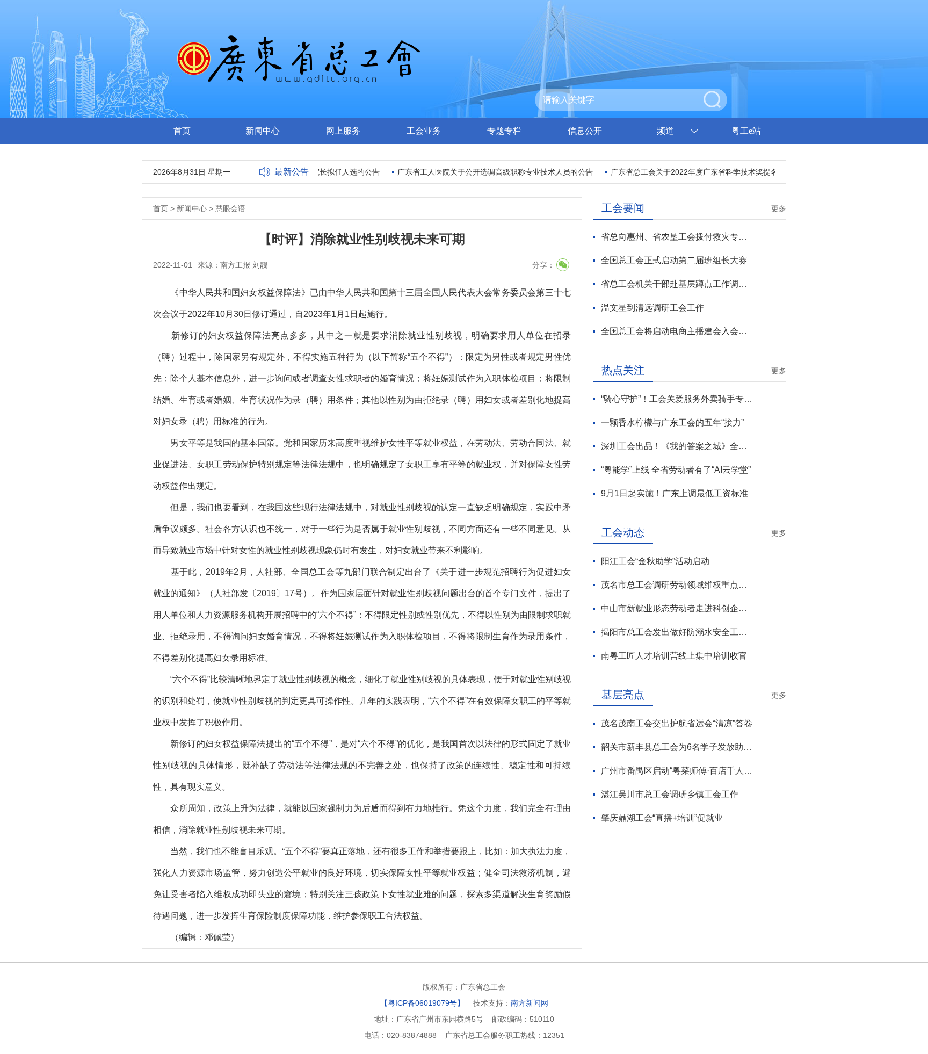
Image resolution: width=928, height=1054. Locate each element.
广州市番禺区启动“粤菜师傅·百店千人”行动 (677, 770)
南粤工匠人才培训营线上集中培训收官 (674, 655)
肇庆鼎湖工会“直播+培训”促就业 (662, 817)
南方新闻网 (529, 1003)
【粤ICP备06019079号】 (422, 1003)
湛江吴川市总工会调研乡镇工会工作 (669, 794)
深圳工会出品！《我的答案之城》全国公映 (677, 446)
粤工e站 (746, 130)
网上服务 (343, 130)
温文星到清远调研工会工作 (652, 307)
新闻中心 (262, 130)
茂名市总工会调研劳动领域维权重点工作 (677, 584)
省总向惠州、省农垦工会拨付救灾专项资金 (677, 236)
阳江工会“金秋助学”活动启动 (655, 561)
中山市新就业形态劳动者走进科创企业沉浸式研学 (677, 608)
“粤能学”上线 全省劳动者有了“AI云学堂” (676, 469)
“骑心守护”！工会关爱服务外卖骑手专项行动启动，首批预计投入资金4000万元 (677, 398)
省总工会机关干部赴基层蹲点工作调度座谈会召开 (677, 283)
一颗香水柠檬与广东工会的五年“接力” (672, 422)
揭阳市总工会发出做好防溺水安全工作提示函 (677, 632)
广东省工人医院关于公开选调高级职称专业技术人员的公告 (481, 172)
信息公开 (585, 130)
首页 (182, 130)
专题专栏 (504, 130)
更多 (778, 208)
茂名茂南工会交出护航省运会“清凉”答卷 (676, 723)
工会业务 (424, 130)
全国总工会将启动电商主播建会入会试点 (677, 331)
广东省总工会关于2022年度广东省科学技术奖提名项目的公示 (699, 172)
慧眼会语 (230, 208)
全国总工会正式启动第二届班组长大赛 (674, 260)
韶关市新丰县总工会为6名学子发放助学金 (677, 747)
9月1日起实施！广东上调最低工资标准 (674, 493)
